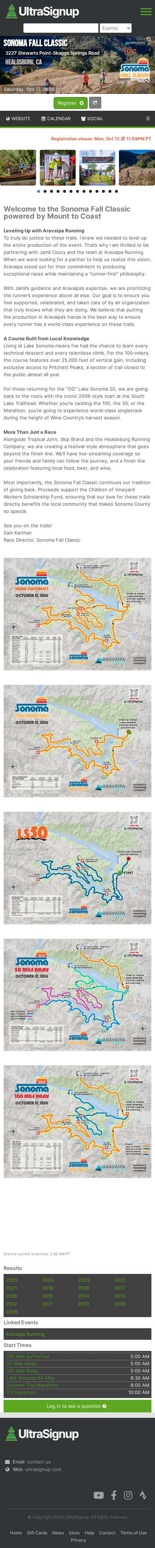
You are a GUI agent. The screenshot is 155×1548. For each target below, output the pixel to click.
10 (97, 191)
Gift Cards (37, 1532)
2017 (119, 1288)
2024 (48, 1280)
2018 (83, 1288)
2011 (47, 1304)
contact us (39, 1462)
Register (68, 103)
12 (109, 191)
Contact (107, 1532)
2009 (120, 1304)
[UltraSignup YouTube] (98, 1495)
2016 (11, 1296)
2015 (47, 1296)
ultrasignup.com (43, 1469)
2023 (84, 1280)
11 (103, 191)
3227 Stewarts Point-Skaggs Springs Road (52, 53)
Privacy (78, 1540)
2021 (11, 1288)
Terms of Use (133, 1532)
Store (74, 1532)
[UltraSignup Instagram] (128, 1495)
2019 (47, 1288)
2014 (83, 1296)
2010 (83, 1304)
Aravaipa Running (25, 1334)
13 (116, 191)
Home (16, 1532)
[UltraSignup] (42, 10)
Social (94, 118)
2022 (120, 1280)
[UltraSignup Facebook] (114, 1495)
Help (89, 1532)
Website (20, 118)
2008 (12, 1312)
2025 (12, 1280)
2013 (119, 1296)
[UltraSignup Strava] (143, 1495)
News (58, 1532)
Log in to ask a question (74, 1406)
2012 (11, 1304)
